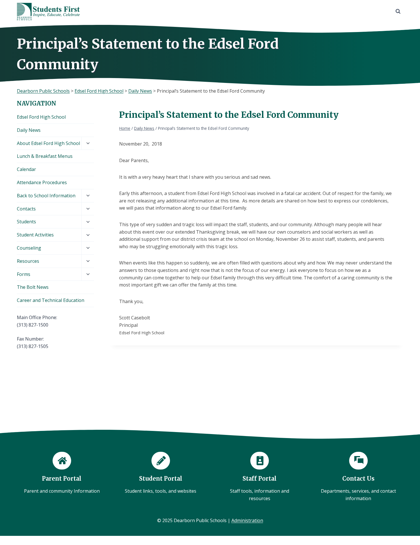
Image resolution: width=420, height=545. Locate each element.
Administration (247, 520)
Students (26, 221)
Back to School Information (46, 195)
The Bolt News (33, 287)
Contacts (26, 209)
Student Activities (35, 235)
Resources (28, 261)
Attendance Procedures (42, 182)
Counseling (29, 248)
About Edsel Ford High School (48, 143)
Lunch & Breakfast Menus (45, 156)
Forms (23, 274)
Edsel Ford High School (41, 117)
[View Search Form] (398, 11)
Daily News (29, 130)
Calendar (26, 169)
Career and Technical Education (50, 300)
